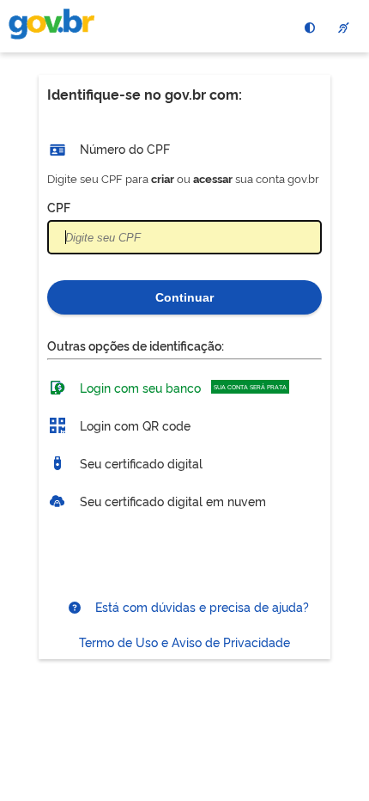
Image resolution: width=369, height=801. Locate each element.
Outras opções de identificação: (135, 345)
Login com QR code (133, 424)
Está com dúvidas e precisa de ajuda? (200, 606)
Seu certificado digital (139, 462)
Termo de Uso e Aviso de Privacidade (184, 641)
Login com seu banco (181, 386)
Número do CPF (123, 148)
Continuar (184, 297)
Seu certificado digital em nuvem (171, 500)
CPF (58, 207)
